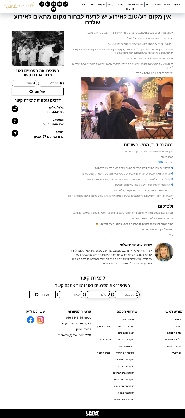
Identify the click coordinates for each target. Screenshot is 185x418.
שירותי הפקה (115, 4)
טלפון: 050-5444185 (78, 318)
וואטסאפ (58, 120)
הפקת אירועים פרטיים (122, 366)
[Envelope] (47, 4)
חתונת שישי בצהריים (123, 399)
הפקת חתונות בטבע (124, 386)
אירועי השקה (127, 319)
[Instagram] (59, 4)
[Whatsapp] (41, 4)
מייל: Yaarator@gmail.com (74, 335)
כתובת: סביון (83, 329)
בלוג (84, 4)
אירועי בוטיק (103, 326)
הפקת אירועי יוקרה (124, 359)
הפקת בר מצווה (126, 339)
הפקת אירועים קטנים (123, 379)
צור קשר (129, 9)
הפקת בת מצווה (126, 392)
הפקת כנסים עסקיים (123, 373)
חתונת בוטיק (105, 339)
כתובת (60, 132)
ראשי (177, 4)
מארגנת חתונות (126, 346)
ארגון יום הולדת (126, 333)
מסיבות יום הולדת (125, 326)
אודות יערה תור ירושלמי (136, 245)
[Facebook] (53, 4)
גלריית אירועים (134, 4)
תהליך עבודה (153, 4)
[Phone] (65, 4)
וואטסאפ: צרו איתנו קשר (76, 323)
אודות (167, 4)
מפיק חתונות (103, 353)
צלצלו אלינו (56, 107)
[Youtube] (53, 9)
